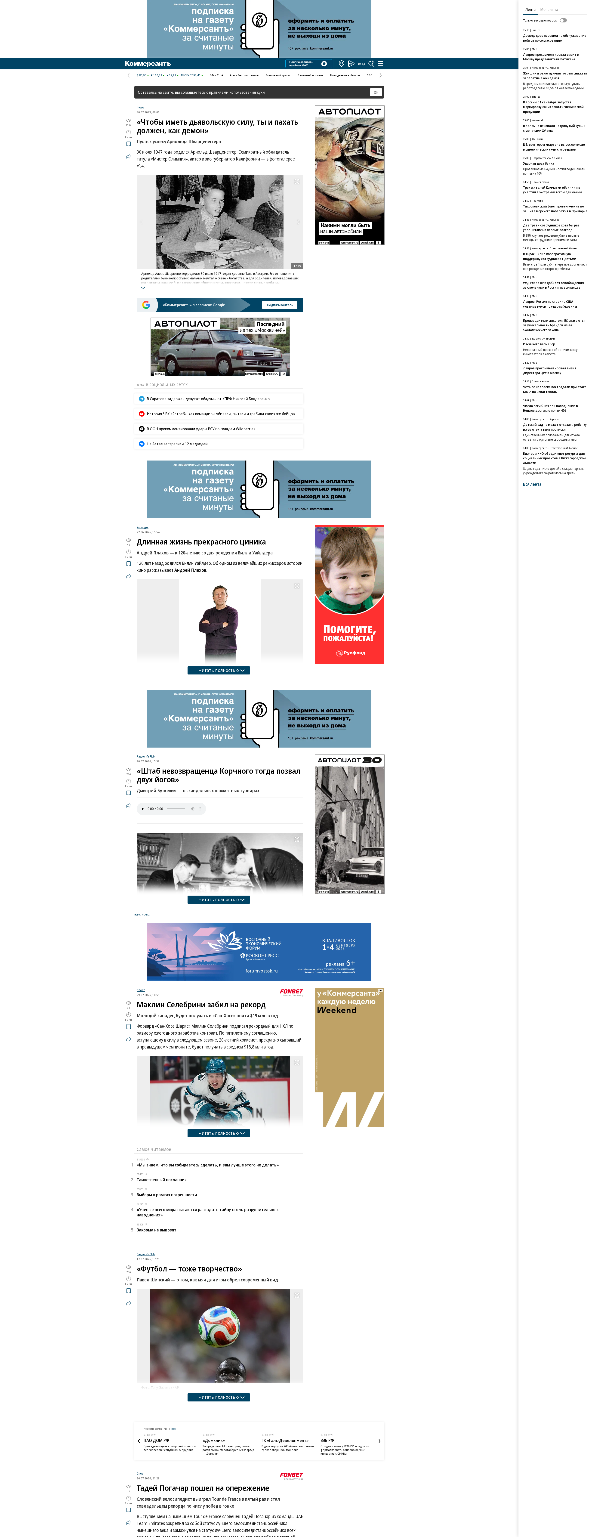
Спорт (141, 990)
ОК (376, 92)
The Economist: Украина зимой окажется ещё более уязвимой (284, 1493)
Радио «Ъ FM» (146, 756)
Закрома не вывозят (156, 1230)
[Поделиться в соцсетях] (128, 156)
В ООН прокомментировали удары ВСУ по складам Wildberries (201, 428)
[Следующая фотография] (298, 222)
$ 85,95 (141, 75)
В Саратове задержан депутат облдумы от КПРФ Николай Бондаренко (208, 398)
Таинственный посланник (162, 1179)
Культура (142, 527)
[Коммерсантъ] (148, 63)
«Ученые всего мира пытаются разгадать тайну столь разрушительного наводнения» (208, 1212)
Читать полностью (219, 670)
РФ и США (216, 75)
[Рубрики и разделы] (380, 63)
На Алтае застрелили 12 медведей (177, 443)
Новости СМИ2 (142, 914)
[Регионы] (341, 63)
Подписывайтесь (280, 305)
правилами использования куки (237, 92)
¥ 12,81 (171, 75)
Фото (140, 107)
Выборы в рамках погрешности (167, 1194)
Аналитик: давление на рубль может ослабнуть (240, 1509)
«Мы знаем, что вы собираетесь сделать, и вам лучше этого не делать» (208, 1165)
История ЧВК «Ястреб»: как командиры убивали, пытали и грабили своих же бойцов (221, 413)
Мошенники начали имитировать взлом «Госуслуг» (196, 1509)
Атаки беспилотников (244, 75)
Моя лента (549, 9)
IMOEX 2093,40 (190, 75)
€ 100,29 (156, 75)
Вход (361, 64)
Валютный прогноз (310, 75)
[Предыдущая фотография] (141, 222)
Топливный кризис (278, 75)
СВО (370, 75)
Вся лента (532, 484)
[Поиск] (371, 63)
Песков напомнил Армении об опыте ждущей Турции (151, 1509)
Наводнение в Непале (345, 75)
